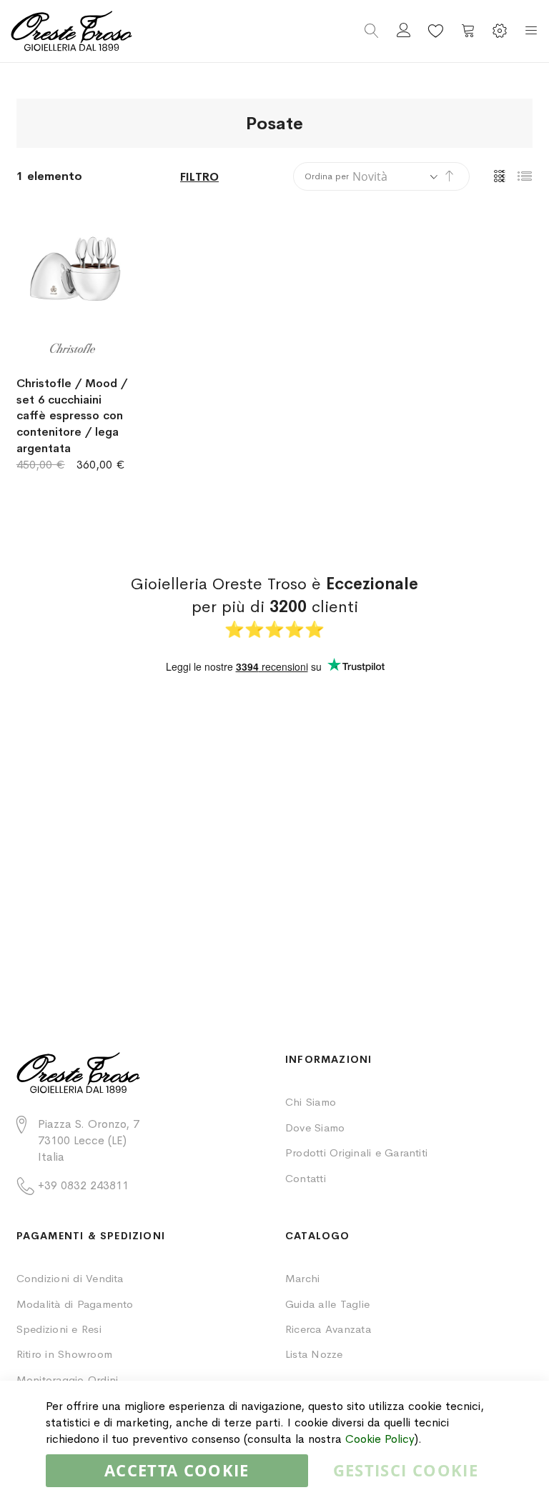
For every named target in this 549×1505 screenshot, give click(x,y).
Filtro (199, 176)
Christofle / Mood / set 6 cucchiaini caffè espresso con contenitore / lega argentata (71, 416)
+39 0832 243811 (83, 1185)
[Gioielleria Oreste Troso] (142, 31)
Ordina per (327, 176)
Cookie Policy (380, 1438)
